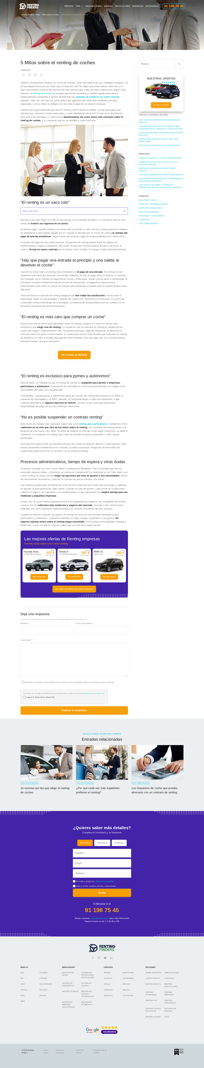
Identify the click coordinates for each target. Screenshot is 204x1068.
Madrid (107, 973)
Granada (108, 996)
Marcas (108, 6)
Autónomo (102, 843)
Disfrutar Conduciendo (150, 208)
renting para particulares (93, 424)
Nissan (43, 996)
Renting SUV (151, 1000)
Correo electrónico (84, 623)
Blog (38, 15)
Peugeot (44, 990)
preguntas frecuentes (99, 918)
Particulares (122, 6)
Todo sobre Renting (148, 224)
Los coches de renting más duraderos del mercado (159, 121)
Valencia (108, 978)
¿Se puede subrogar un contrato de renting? (161, 175)
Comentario (26, 640)
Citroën (43, 978)
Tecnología (144, 220)
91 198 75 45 (102, 910)
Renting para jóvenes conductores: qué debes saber (158, 140)
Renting (69, 6)
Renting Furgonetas (170, 1001)
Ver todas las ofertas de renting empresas (74, 589)
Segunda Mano (93, 6)
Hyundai (43, 973)
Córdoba (108, 990)
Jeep (23, 1001)
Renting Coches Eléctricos (153, 1010)
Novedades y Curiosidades (152, 216)
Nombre (25, 623)
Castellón (128, 996)
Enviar (102, 892)
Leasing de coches (86, 984)
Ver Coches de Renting (74, 355)
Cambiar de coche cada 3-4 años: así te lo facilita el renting (158, 163)
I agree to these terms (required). (40, 697)
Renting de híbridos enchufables (68, 1004)
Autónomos (152, 6)
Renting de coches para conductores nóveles (157, 169)
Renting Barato (153, 984)
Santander (128, 978)
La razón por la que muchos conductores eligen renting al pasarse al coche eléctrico (161, 127)
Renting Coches (153, 1017)
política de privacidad (104, 881)
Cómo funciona (171, 973)
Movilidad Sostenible (149, 212)
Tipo (78, 6)
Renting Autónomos (151, 993)
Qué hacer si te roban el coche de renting (159, 145)
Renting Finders (27, 15)
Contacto (169, 978)
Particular (85, 843)
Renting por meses (68, 974)
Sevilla (107, 984)
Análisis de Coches (148, 200)
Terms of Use (100, 693)
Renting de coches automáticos (87, 993)
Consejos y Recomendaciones (153, 204)
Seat (23, 984)
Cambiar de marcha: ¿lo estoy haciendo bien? (160, 158)
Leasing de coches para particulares (88, 975)
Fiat (22, 973)
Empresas (137, 6)
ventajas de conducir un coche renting (97, 97)
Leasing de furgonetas (68, 984)
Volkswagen (46, 984)
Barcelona (128, 973)
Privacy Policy (88, 693)
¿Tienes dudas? (152, 978)
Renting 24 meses (70, 991)
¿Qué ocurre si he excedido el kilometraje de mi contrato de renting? (161, 180)
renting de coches (42, 93)
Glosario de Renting (170, 1010)
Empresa (119, 843)
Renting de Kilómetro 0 (87, 1003)
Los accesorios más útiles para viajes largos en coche (161, 134)
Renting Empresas (169, 993)
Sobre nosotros (153, 973)
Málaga (126, 984)
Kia (22, 978)
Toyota (24, 990)
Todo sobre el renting (50, 15)
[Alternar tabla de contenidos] (74, 211)
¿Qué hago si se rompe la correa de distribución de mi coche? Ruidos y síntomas (160, 186)
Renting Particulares (171, 985)
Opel (23, 996)
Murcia (126, 990)
